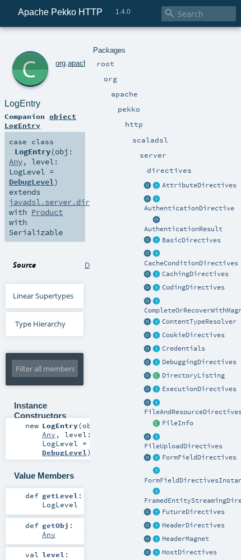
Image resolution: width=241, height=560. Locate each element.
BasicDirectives (191, 240)
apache (79, 63)
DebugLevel (31, 182)
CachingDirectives (195, 274)
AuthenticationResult (183, 229)
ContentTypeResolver (199, 321)
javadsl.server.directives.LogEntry (85, 202)
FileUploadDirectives (183, 446)
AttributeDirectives (199, 185)
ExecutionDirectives (199, 389)
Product (47, 212)
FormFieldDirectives (199, 457)
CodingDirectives (193, 287)
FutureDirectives (193, 512)
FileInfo (177, 423)
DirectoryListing (193, 375)
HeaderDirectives (193, 525)
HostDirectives (189, 552)
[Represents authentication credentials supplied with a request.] (156, 349)
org (60, 63)
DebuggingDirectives (199, 362)
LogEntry (22, 103)
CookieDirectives (193, 335)
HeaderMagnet (185, 539)
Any (15, 162)
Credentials (183, 348)
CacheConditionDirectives (191, 263)
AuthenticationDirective (189, 208)
